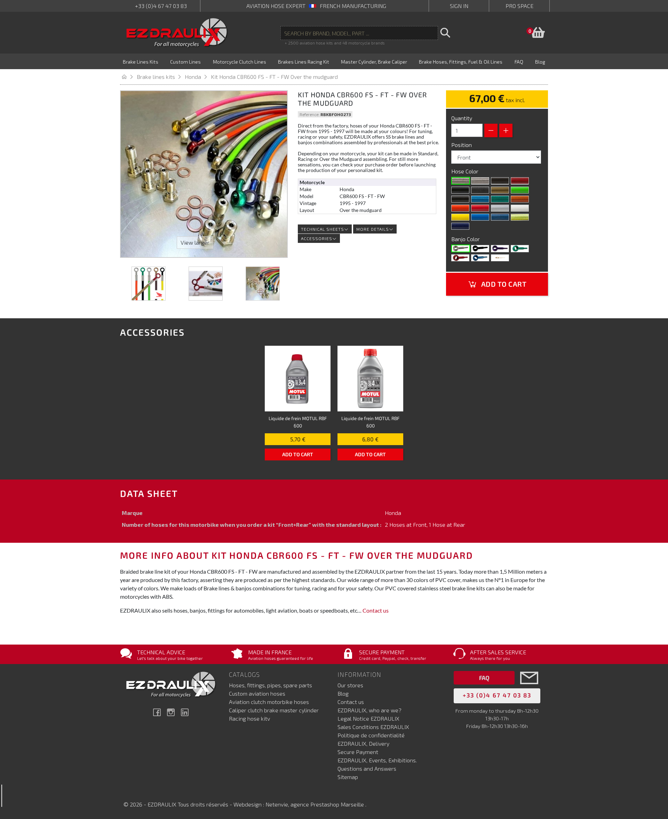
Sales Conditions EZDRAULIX (373, 726)
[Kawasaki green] (519, 190)
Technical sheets (322, 229)
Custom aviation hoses (257, 693)
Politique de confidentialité (371, 735)
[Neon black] (460, 199)
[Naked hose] (460, 181)
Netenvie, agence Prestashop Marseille (315, 804)
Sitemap (347, 776)
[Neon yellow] (519, 217)
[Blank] (460, 248)
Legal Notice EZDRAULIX (368, 718)
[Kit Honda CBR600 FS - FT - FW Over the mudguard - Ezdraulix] (149, 284)
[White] (519, 208)
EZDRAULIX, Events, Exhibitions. (377, 760)
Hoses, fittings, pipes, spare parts (270, 685)
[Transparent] (480, 181)
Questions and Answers (366, 768)
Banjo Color (466, 239)
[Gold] (500, 190)
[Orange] (460, 208)
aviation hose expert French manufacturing (316, 5)
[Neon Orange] (519, 199)
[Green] (519, 248)
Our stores (350, 685)
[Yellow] (460, 217)
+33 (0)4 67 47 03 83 (161, 5)
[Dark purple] (460, 226)
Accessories (316, 238)
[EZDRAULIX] (177, 32)
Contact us (376, 610)
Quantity (461, 118)
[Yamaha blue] (480, 217)
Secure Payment (357, 751)
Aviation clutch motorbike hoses (269, 701)
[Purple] (500, 248)
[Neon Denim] (500, 217)
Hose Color (465, 171)
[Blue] (480, 258)
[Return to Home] (128, 76)
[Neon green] (500, 199)
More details (372, 229)
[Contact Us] (529, 688)
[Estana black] (480, 190)
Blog (343, 693)
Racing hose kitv (249, 718)
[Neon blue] (480, 199)
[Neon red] (519, 181)
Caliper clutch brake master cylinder (274, 710)
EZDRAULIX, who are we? (369, 710)
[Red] (480, 208)
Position (462, 144)
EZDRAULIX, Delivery (363, 743)
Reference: (309, 114)
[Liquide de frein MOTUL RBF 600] (298, 378)
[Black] (460, 190)
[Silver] (500, 208)
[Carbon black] (500, 181)
